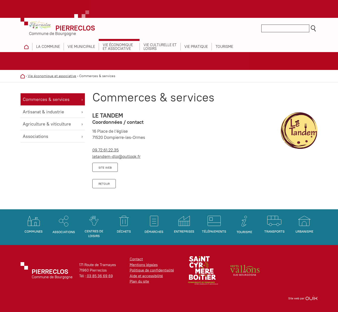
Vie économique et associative (52, 76)
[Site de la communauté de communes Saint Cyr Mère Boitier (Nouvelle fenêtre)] (203, 270)
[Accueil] (23, 76)
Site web (105, 167)
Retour (104, 184)
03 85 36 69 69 (100, 276)
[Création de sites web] (311, 298)
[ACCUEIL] (26, 46)
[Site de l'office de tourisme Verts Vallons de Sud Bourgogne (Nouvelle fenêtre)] (245, 270)
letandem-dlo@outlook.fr (116, 156)
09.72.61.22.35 (105, 150)
